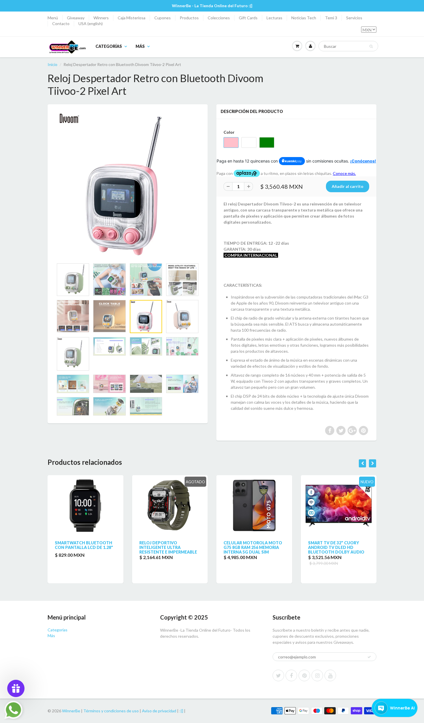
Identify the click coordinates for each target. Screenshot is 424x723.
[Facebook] (291, 675)
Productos (189, 17)
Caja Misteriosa (131, 17)
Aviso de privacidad (159, 710)
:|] (181, 710)
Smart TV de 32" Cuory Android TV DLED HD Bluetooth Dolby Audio (336, 547)
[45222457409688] (127, 185)
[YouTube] (330, 675)
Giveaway (76, 17)
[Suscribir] (369, 657)
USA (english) (90, 23)
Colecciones (219, 17)
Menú (53, 17)
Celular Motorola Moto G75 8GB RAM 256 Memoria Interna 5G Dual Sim (253, 547)
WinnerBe (71, 710)
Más (140, 46)
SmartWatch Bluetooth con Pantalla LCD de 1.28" (84, 545)
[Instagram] (317, 675)
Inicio (52, 64)
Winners (101, 17)
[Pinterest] (304, 675)
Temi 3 (331, 17)
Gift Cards (248, 17)
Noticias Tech (303, 17)
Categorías (108, 46)
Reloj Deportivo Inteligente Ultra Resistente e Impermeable (168, 547)
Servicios (354, 17)
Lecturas (274, 17)
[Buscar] (371, 46)
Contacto (61, 23)
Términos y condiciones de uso (111, 710)
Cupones (162, 17)
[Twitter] (278, 675)
